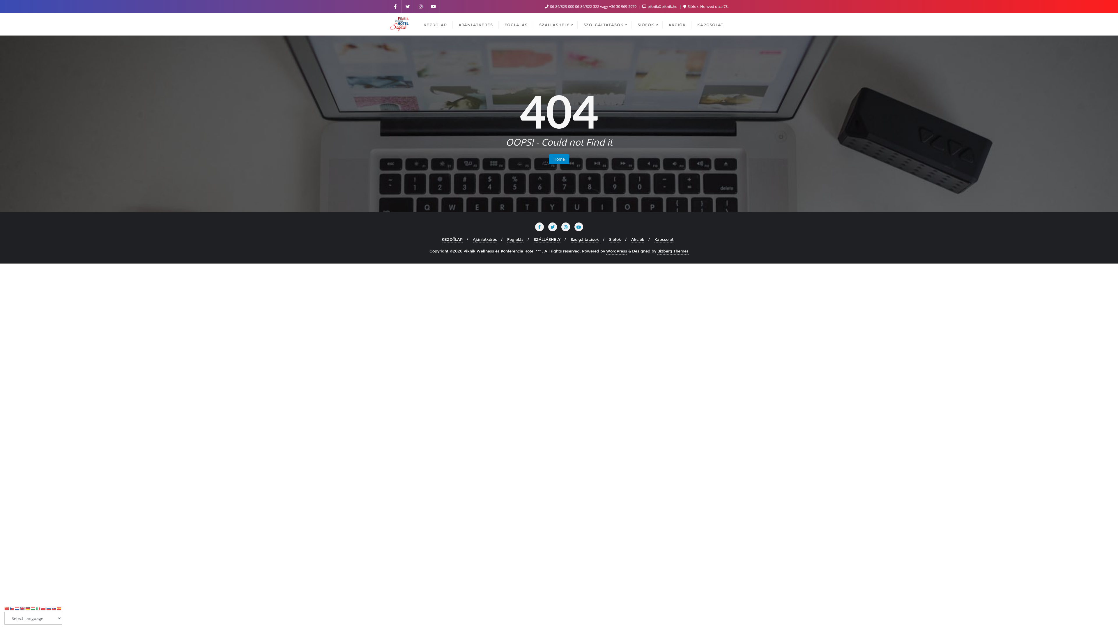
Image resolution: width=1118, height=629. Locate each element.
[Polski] (43, 608)
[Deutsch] (28, 608)
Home (559, 159)
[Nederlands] (17, 608)
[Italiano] (38, 608)
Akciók (637, 239)
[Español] (59, 608)
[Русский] (49, 608)
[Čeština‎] (12, 608)
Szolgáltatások (585, 239)
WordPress (616, 251)
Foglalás (515, 239)
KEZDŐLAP (452, 239)
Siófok (615, 239)
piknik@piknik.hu (662, 6)
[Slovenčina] (54, 608)
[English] (22, 608)
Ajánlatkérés (485, 239)
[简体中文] (7, 608)
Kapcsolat (663, 239)
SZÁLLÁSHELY (547, 239)
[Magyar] (33, 608)
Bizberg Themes (673, 251)
